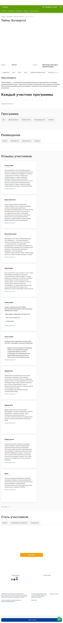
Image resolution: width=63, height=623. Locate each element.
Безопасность (26, 141)
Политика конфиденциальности (8, 601)
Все (4, 120)
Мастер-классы (13, 120)
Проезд (37, 141)
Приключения (26, 120)
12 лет (25, 72)
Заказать (31, 555)
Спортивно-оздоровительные (37, 72)
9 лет (13, 72)
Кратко (5, 141)
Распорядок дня (39, 120)
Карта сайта (34, 600)
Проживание (15, 141)
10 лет (19, 72)
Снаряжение (35, 523)
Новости (51, 120)
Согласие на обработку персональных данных (11, 600)
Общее (5, 523)
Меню (6, 7)
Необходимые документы (19, 523)
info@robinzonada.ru (40, 595)
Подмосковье (5, 72)
